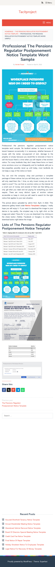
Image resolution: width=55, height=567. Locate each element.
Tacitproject (27, 12)
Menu (49, 2)
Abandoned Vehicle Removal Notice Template (23, 528)
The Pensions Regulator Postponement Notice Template (14, 403)
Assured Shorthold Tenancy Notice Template (22, 519)
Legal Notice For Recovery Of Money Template (23, 548)
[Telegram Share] (18, 390)
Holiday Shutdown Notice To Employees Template (24, 544)
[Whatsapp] (23, 390)
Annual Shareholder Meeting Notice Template (22, 524)
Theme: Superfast (40, 561)
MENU (48, 23)
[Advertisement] (22, 467)
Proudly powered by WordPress (20, 561)
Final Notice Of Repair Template (17, 540)
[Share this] (4, 390)
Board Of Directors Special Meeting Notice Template (25, 532)
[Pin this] (13, 390)
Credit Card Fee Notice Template (18, 536)
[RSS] (42, 2)
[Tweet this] (9, 390)
